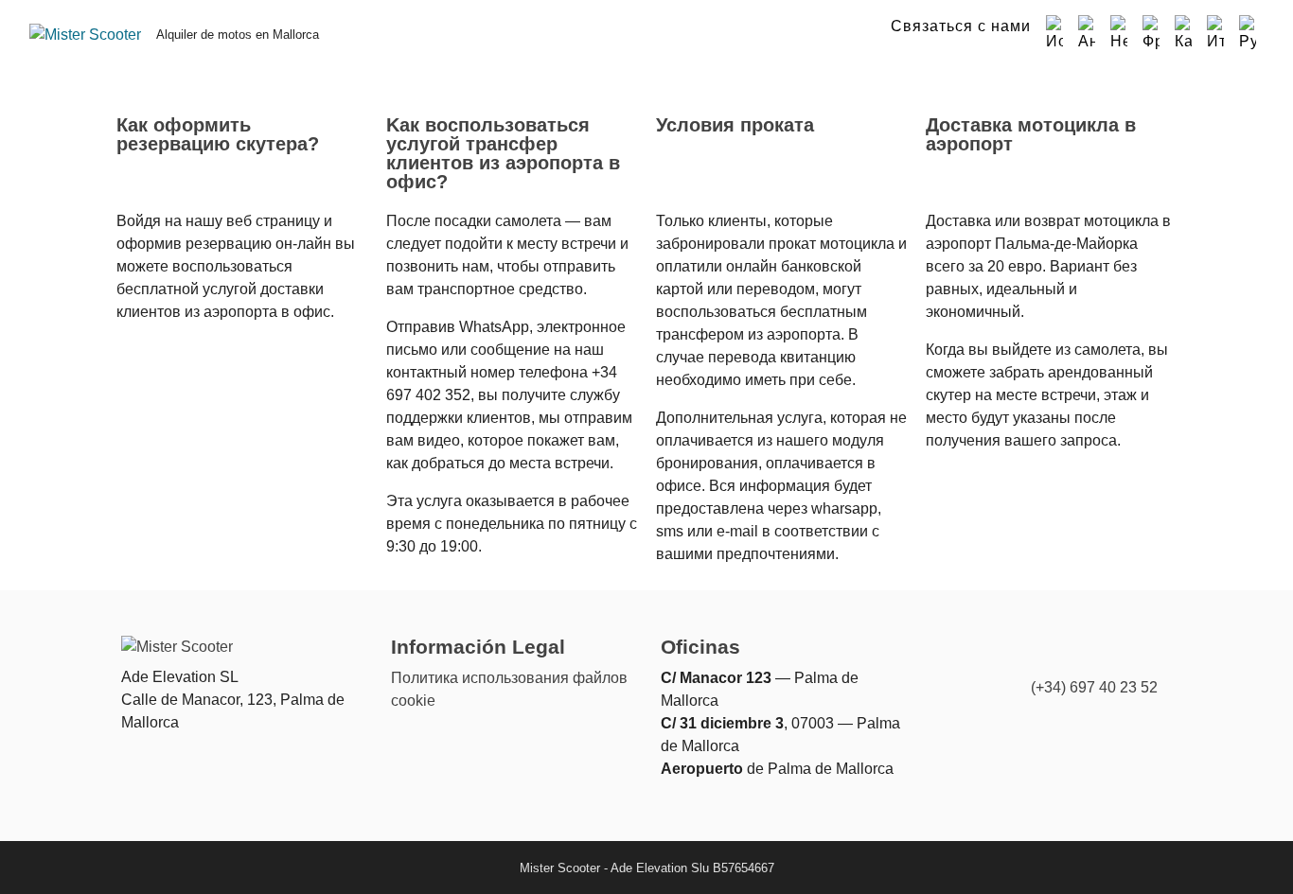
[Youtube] (1147, 655)
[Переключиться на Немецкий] (1119, 34)
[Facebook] (1110, 655)
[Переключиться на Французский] (1151, 34)
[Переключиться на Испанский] (1054, 34)
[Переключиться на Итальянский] (1215, 34)
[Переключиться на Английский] (1087, 34)
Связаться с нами (961, 26)
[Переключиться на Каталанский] (1183, 34)
